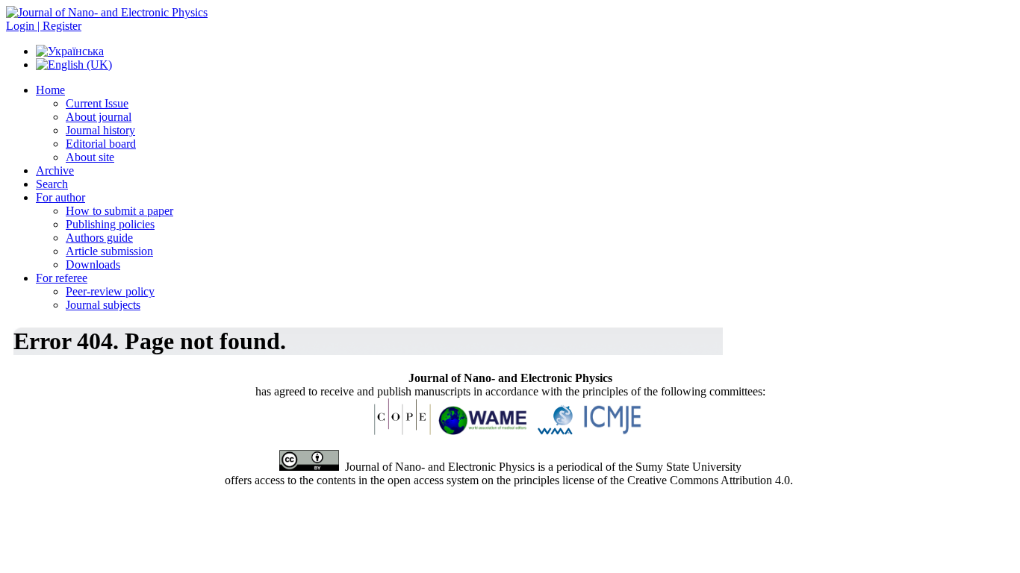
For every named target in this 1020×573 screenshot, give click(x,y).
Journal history (100, 130)
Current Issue (97, 103)
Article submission (109, 251)
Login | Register (43, 25)
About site (90, 157)
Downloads (93, 264)
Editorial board (101, 143)
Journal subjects (103, 304)
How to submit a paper (119, 210)
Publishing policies (110, 224)
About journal (98, 116)
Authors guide (99, 237)
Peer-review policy (110, 291)
